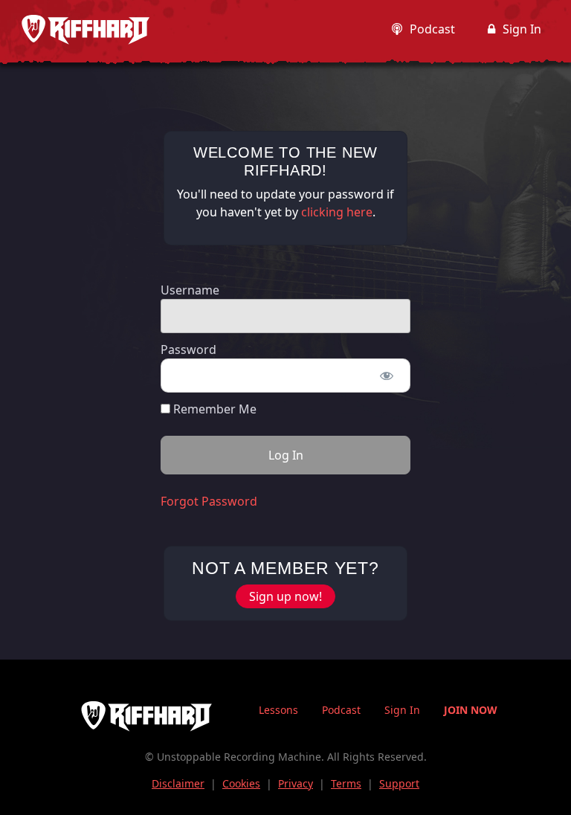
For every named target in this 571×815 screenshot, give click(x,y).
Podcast (432, 29)
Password (188, 349)
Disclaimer (178, 783)
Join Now (470, 710)
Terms (346, 783)
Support (399, 783)
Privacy (295, 783)
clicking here (336, 212)
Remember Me (213, 409)
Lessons (278, 710)
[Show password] (386, 375)
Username (190, 290)
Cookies (241, 783)
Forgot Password (209, 501)
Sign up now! (285, 596)
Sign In (522, 29)
